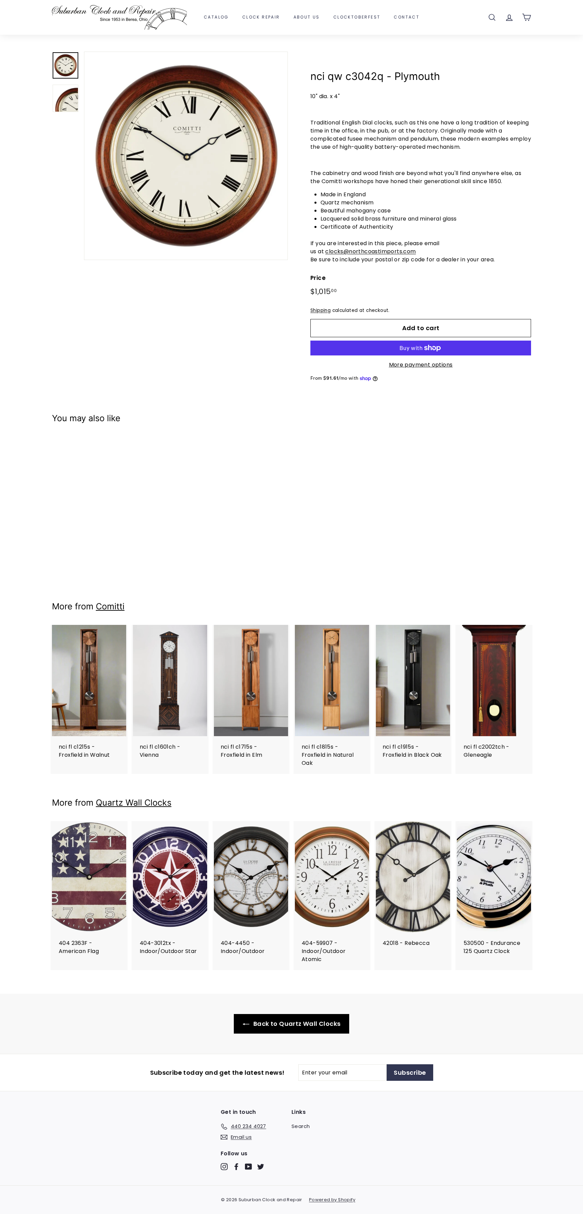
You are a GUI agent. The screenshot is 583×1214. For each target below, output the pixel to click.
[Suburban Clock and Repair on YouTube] (248, 1166)
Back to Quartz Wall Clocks (296, 1023)
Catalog (216, 17)
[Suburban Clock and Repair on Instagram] (224, 1166)
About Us (307, 17)
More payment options (421, 365)
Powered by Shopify (332, 1199)
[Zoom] (185, 155)
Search (301, 1126)
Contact (406, 17)
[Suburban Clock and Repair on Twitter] (260, 1166)
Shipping (320, 310)
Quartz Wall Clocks (133, 803)
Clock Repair (261, 17)
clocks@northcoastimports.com (370, 251)
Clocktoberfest (357, 17)
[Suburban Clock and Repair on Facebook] (236, 1166)
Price (318, 278)
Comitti (110, 606)
